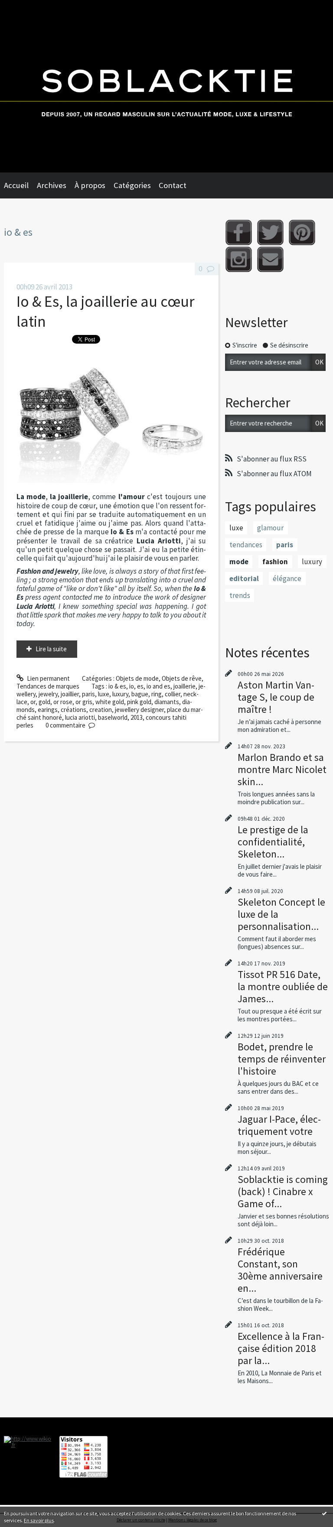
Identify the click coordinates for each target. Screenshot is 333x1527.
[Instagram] (238, 259)
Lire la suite (51, 649)
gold (44, 702)
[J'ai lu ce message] (324, 1513)
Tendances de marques (47, 686)
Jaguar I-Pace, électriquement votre (279, 1125)
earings (48, 709)
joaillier (70, 694)
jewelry (48, 694)
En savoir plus (39, 1520)
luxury (120, 694)
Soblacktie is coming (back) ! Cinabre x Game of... (283, 1191)
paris (88, 694)
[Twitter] (270, 232)
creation (100, 709)
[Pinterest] (302, 232)
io (131, 686)
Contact (172, 185)
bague (139, 694)
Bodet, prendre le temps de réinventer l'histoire (282, 1058)
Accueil (16, 185)
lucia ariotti (80, 717)
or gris (83, 702)
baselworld (112, 717)
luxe (103, 694)
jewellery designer (139, 709)
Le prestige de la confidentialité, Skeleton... (273, 841)
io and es (158, 686)
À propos (90, 185)
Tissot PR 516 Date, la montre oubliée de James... (283, 986)
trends (239, 595)
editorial (244, 578)
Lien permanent (48, 678)
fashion (275, 561)
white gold (109, 702)
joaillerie (184, 686)
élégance (287, 578)
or (33, 702)
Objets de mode (137, 678)
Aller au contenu (26, 7)
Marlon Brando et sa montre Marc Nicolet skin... (282, 769)
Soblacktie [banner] (166, 86)
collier (172, 694)
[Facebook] (238, 232)
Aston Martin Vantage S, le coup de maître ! (276, 697)
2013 (137, 717)
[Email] (270, 259)
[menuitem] (20, 185)
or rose (62, 702)
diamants (166, 702)
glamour (270, 528)
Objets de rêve (182, 678)
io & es (117, 686)
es (140, 686)
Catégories (132, 185)
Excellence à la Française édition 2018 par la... (281, 1348)
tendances (245, 544)
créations (73, 709)
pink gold (139, 702)
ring (156, 694)
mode (238, 561)
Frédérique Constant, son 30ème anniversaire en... (280, 1269)
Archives (51, 185)
